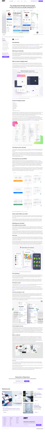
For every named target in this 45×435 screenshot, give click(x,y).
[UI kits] (22, 1)
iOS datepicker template (24, 211)
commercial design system (31, 46)
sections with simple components (24, 284)
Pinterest (37, 338)
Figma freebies (37, 331)
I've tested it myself (33, 150)
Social (20, 117)
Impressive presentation (15, 98)
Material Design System (15, 271)
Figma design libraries (38, 169)
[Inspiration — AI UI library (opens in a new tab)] (11, 1)
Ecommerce (13, 117)
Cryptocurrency (18, 117)
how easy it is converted (32, 120)
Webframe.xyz (40, 287)
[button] (25, 1)
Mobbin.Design (36, 287)
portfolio (38, 160)
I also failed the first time (24, 155)
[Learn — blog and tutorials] (15, 1)
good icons (21, 329)
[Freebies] (18, 1)
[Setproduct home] (25, 418)
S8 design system (24, 324)
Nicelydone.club (14, 288)
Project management (24, 117)
